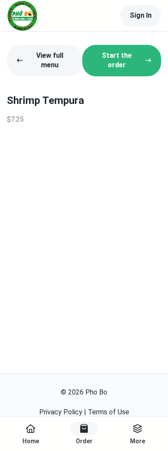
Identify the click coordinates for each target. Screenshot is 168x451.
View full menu (49, 60)
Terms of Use (108, 412)
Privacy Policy (60, 412)
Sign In (141, 15)
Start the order (117, 60)
